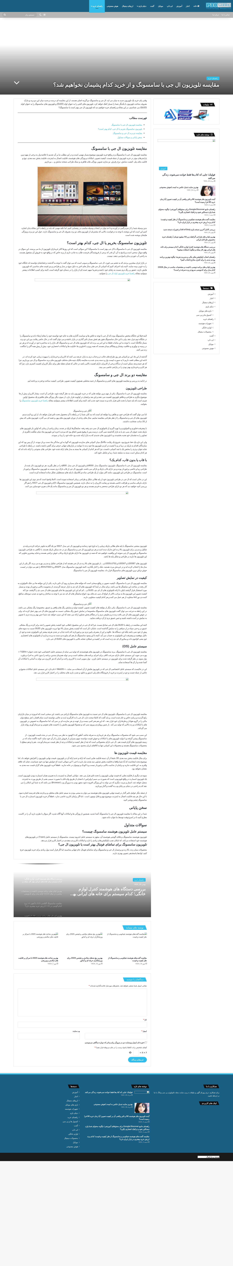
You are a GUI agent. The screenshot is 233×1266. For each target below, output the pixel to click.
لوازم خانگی (207, 327)
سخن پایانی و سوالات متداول (129, 137)
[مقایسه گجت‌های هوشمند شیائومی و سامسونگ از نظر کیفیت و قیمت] (127, 944)
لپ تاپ (170, 6)
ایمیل (144, 1031)
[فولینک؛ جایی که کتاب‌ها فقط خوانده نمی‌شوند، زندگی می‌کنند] (142, 1096)
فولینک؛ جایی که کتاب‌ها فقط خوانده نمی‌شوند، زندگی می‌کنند (109, 1092)
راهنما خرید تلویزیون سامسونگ (35, 400)
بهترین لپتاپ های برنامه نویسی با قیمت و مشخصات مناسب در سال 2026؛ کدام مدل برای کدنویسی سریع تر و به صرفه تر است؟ (109, 891)
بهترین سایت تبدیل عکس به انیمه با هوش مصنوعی (178, 187)
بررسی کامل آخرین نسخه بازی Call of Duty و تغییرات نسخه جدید (189, 229)
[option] (82, 890)
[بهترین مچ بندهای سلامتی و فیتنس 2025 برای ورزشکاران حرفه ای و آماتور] (82, 944)
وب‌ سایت (76, 1031)
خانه (195, 6)
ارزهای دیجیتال (127, 6)
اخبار (188, 6)
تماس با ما (226, 15)
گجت (152, 6)
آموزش (179, 6)
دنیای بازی (142, 6)
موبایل (160, 6)
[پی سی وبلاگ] (218, 6)
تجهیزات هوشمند (205, 323)
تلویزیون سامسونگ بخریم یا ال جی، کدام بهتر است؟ (120, 129)
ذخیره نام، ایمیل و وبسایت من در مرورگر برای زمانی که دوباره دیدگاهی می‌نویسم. (115, 1042)
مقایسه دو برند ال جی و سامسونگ (127, 133)
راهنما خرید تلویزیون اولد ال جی (121, 273)
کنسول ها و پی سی (204, 315)
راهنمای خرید (97, 6)
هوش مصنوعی (112, 6)
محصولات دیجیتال (205, 332)
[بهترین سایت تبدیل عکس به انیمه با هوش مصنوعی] (207, 191)
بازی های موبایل (205, 311)
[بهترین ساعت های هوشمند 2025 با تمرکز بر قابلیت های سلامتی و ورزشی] (38, 944)
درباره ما (216, 15)
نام (145, 1020)
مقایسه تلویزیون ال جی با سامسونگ (126, 125)
